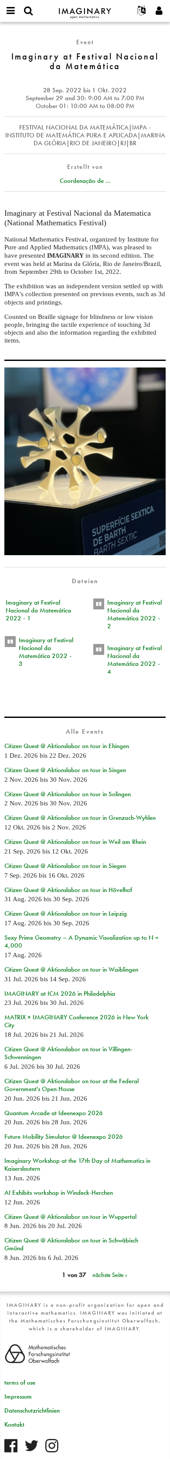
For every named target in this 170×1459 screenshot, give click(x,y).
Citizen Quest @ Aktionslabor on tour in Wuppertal (70, 1217)
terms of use (19, 1382)
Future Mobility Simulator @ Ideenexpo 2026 (63, 1137)
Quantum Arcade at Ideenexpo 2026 (53, 1113)
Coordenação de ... (85, 181)
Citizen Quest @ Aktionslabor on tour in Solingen (67, 794)
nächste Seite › (109, 1275)
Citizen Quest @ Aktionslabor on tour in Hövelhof (68, 890)
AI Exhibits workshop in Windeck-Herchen (58, 1193)
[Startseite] (85, 9)
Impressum (18, 1396)
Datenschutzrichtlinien (32, 1410)
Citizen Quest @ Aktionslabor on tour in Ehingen (66, 746)
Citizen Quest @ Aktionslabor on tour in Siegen (65, 866)
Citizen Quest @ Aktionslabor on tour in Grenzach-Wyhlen (80, 818)
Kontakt (14, 1424)
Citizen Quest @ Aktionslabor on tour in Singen (65, 770)
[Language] (141, 11)
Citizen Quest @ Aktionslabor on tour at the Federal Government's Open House (71, 1085)
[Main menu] (11, 11)
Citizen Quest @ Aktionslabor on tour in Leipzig (65, 913)
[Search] (28, 11)
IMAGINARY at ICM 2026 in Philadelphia (59, 993)
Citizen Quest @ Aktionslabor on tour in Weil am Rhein (75, 842)
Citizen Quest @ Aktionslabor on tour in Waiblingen (71, 969)
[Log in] (159, 11)
